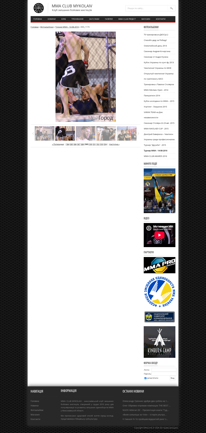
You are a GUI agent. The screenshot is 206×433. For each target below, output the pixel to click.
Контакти (35, 419)
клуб (63, 19)
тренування (77, 19)
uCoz (176, 430)
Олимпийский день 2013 (155, 45)
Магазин (35, 414)
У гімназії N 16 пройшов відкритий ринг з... (145, 419)
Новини (35, 405)
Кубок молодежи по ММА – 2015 (159, 101)
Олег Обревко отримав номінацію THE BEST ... (147, 405)
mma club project (127, 19)
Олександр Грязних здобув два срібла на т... (146, 401)
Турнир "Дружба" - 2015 (155, 145)
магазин (145, 19)
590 (90, 144)
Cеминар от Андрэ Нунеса (156, 56)
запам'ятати (152, 378)
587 (78, 144)
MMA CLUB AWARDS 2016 (155, 156)
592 (98, 144)
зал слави (94, 19)
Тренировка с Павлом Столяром (159, 84)
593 (101, 144)
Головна (34, 27)
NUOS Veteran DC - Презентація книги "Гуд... (146, 410)
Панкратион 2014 (152, 95)
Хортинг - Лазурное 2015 (155, 106)
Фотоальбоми (47, 27)
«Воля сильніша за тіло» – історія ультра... (144, 414)
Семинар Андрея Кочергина (157, 51)
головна (37, 19)
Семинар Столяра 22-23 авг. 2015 (159, 123)
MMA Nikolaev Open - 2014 (156, 90)
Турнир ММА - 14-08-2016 (67, 27)
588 (82, 144)
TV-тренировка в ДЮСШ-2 (156, 34)
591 (94, 144)
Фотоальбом (37, 410)
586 (75, 144)
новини (52, 19)
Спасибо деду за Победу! (155, 40)
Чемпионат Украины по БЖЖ (157, 68)
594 (105, 144)
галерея (109, 19)
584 (67, 144)
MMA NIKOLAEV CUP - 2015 (156, 128)
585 (71, 144)
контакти (160, 19)
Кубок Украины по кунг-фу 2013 (159, 62)
